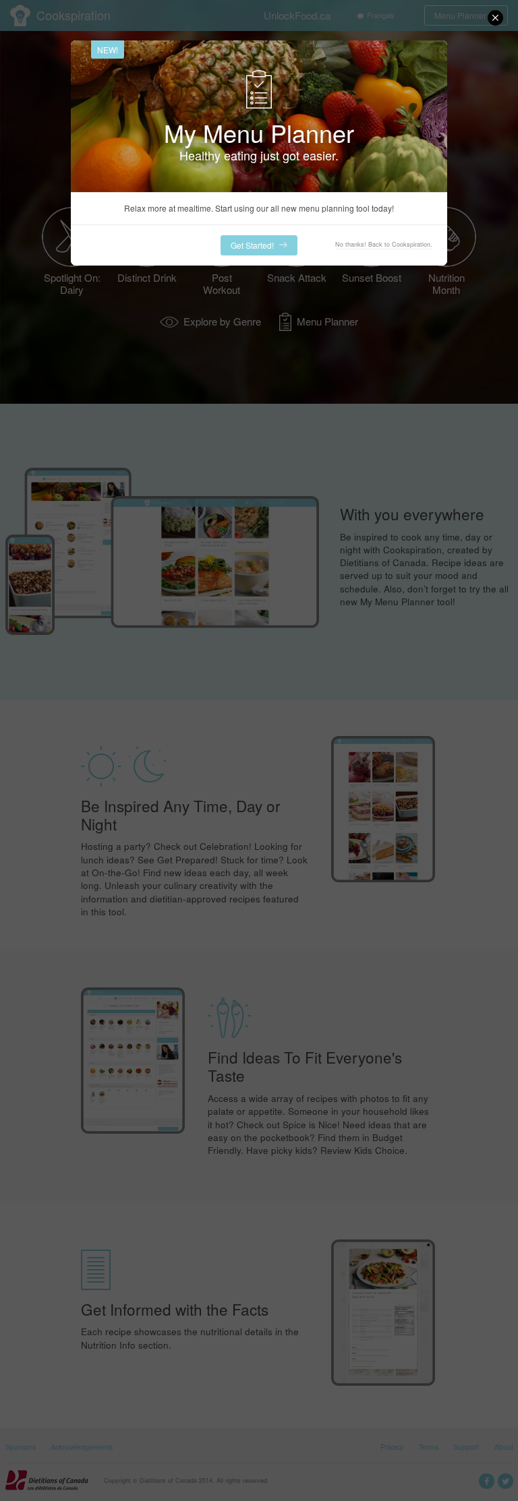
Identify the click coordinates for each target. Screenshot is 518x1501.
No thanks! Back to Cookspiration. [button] (383, 244)
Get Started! (252, 245)
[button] (495, 18)
